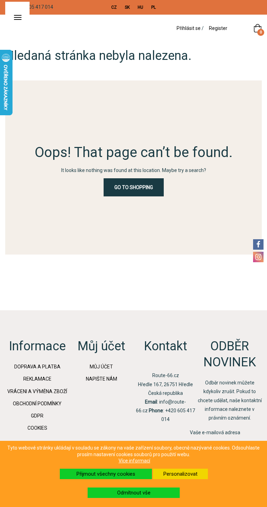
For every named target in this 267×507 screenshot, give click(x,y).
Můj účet (101, 366)
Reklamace (37, 379)
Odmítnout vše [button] (134, 493)
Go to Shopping (133, 187)
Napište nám (101, 379)
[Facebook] (258, 244)
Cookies (37, 428)
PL (153, 7)
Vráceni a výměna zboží (37, 391)
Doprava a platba (37, 366)
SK (127, 7)
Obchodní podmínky (37, 403)
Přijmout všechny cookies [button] (105, 474)
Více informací (134, 460)
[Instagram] (258, 257)
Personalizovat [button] (180, 474)
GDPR (37, 416)
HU (140, 7)
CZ (114, 7)
